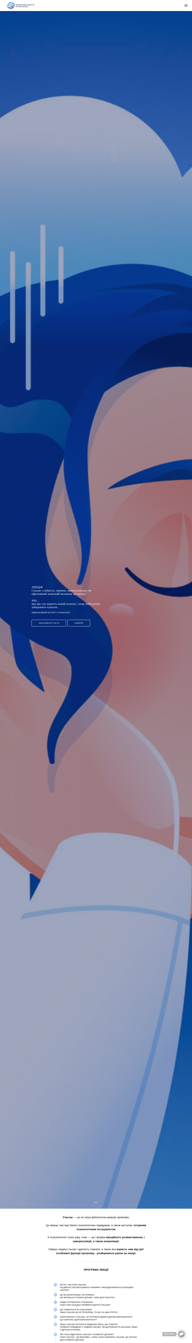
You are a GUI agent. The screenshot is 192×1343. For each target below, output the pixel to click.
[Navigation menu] (186, 5)
